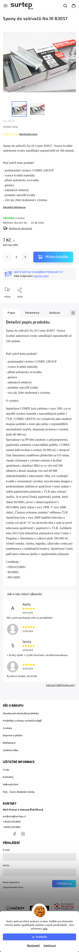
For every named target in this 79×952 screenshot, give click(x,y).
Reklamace (9, 743)
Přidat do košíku (57, 257)
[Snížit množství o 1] (7, 257)
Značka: (10, 126)
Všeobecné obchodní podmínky (21, 713)
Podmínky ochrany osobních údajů (22, 721)
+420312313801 (12, 827)
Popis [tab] (11, 313)
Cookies (7, 728)
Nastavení (33, 946)
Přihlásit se (64, 884)
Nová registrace (11, 882)
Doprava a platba (12, 735)
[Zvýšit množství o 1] (25, 257)
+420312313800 (12, 822)
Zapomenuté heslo (13, 887)
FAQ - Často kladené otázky (19, 792)
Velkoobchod (10, 784)
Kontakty (8, 777)
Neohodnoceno (28, 134)
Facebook (14, 834)
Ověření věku (10, 750)
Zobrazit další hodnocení (60, 685)
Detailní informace (14, 207)
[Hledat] (65, 5)
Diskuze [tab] (54, 313)
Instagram (23, 834)
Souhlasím (41, 937)
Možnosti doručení (20, 228)
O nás (6, 770)
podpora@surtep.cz (14, 816)
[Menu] (5, 6)
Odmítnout (50, 945)
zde (45, 928)
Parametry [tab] (32, 313)
